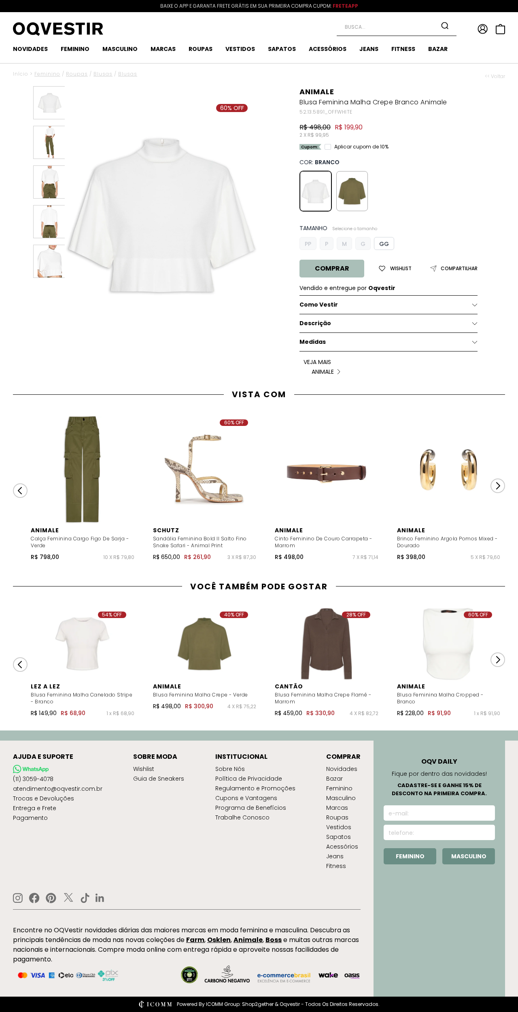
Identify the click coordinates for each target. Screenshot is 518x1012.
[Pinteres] (51, 898)
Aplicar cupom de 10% (361, 147)
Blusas (103, 73)
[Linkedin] (100, 898)
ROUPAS (200, 49)
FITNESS (403, 49)
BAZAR (438, 49)
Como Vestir (318, 305)
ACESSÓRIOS (327, 49)
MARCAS (163, 49)
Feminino (47, 73)
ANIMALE (316, 92)
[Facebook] (34, 898)
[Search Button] (444, 25)
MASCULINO (120, 49)
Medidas (312, 342)
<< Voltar (495, 76)
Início (20, 73)
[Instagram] (18, 898)
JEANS (368, 49)
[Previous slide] (20, 490)
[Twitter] (68, 898)
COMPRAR (332, 268)
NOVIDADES (30, 49)
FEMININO (75, 49)
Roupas (77, 73)
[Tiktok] (85, 898)
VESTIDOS (240, 49)
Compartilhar (459, 268)
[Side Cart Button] (500, 29)
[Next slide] (497, 485)
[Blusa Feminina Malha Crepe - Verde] (352, 191)
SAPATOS (282, 49)
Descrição (315, 323)
